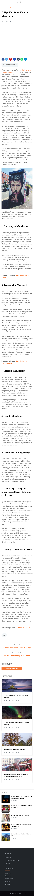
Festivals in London (23, 628)
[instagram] (20, 2)
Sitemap (7, 881)
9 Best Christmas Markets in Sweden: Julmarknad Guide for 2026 (16, 775)
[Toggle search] (28, 2)
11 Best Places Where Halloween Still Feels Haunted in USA (21, 797)
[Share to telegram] (25, 59)
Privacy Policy (9, 879)
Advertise (8, 873)
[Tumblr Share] (18, 59)
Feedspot (8, 858)
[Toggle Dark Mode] (24, 2)
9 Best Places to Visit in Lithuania (14, 749)
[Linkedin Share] (14, 59)
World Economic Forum (12, 860)
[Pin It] (10, 59)
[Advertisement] (17, 41)
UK (4, 635)
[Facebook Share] (3, 59)
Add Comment (13, 668)
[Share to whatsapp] (21, 59)
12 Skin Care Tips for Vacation (20, 815)
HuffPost (7, 863)
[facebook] (17, 2)
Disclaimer (8, 876)
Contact (7, 884)
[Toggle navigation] (31, 2)
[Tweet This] (6, 59)
